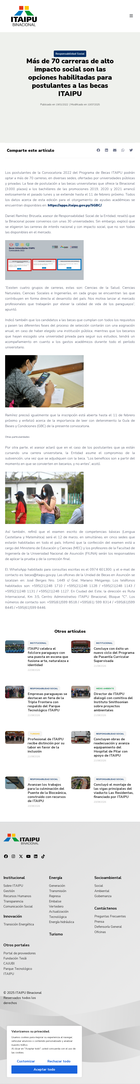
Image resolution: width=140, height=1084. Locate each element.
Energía (55, 877)
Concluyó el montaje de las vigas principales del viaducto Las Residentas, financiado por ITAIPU (114, 791)
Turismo (35, 733)
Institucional (38, 643)
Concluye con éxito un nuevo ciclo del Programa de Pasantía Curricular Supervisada (114, 655)
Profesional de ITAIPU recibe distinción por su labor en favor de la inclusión (46, 745)
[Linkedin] (35, 856)
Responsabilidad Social (70, 53)
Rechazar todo (59, 1061)
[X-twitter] (20, 856)
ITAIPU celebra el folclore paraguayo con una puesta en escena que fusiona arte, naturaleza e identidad (48, 657)
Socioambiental (107, 877)
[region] (44, 1051)
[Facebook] (6, 856)
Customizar (26, 1061)
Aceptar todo (44, 1069)
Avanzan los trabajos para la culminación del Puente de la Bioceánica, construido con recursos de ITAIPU (47, 793)
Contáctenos (105, 908)
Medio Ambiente (105, 688)
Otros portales (16, 945)
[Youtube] (28, 856)
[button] (131, 16)
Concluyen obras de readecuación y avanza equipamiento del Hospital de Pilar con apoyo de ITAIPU (111, 747)
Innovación (12, 916)
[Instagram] (13, 856)
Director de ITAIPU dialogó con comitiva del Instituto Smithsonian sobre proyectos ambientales (113, 702)
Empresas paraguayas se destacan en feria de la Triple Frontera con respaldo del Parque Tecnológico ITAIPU (47, 702)
